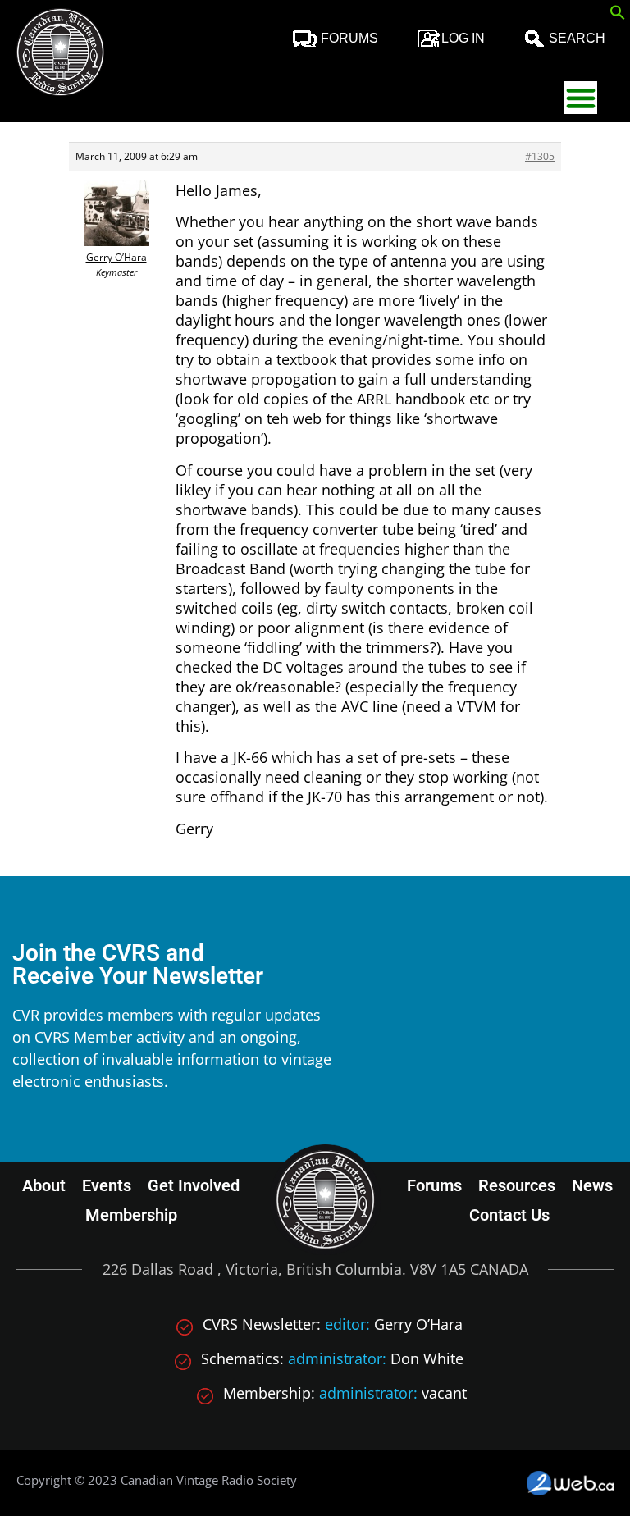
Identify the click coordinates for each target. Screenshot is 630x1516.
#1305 (540, 156)
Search (577, 38)
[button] (617, 15)
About (44, 1185)
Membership (131, 1215)
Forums (349, 38)
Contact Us (509, 1215)
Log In (463, 38)
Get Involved (194, 1185)
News (592, 1185)
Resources (516, 1185)
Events (106, 1185)
